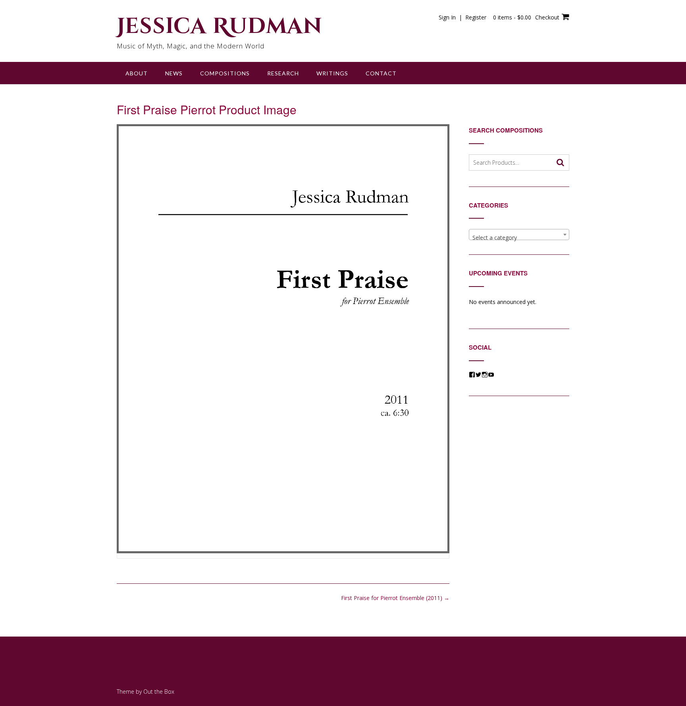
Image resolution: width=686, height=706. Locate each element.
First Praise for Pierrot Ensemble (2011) (395, 598)
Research (283, 73)
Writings (332, 73)
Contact (381, 73)
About (136, 73)
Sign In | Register (462, 17)
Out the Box (158, 691)
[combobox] (519, 234)
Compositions (225, 73)
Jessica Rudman (219, 26)
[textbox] (519, 237)
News (174, 73)
